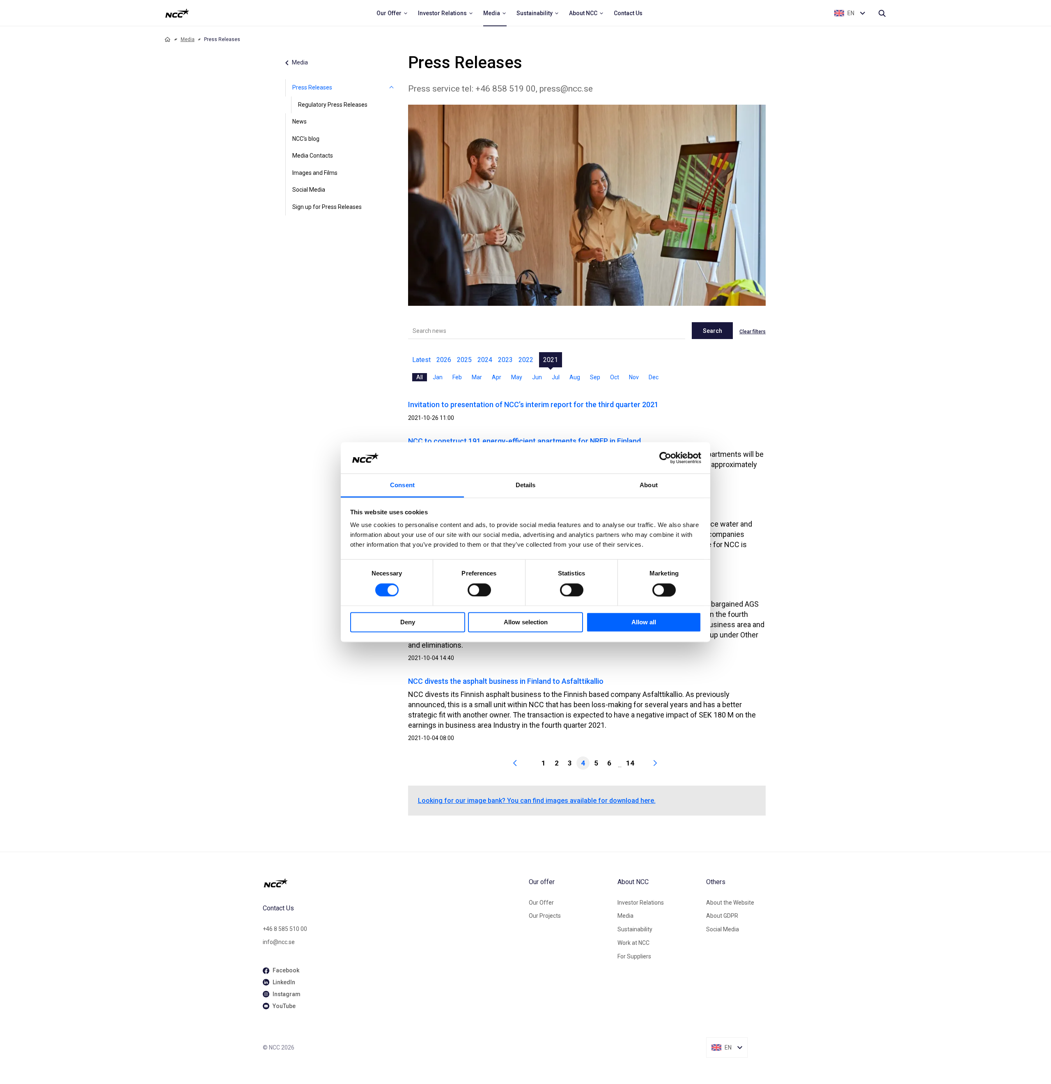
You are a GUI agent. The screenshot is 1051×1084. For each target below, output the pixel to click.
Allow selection (526, 622)
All (419, 377)
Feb (457, 377)
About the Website (730, 902)
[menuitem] (392, 13)
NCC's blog (305, 138)
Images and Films (314, 173)
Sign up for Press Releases (327, 207)
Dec (654, 377)
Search (712, 331)
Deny (407, 622)
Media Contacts (312, 155)
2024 (484, 360)
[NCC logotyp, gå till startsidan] (392, 883)
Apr (496, 377)
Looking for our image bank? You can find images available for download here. (537, 800)
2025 (464, 360)
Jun (537, 377)
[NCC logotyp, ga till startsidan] (177, 13)
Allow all (643, 622)
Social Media (308, 189)
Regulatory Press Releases (332, 104)
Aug (574, 377)
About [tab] (649, 485)
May (516, 377)
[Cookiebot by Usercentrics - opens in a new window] (665, 457)
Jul (556, 377)
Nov (634, 377)
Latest (421, 360)
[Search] (882, 13)
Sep (595, 377)
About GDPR (722, 915)
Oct (614, 377)
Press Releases (312, 87)
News (299, 121)
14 (630, 763)
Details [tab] (526, 485)
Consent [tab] (402, 485)
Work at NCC (633, 943)
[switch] (479, 589)
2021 (550, 360)
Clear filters (752, 332)
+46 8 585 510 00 (285, 929)
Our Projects (545, 915)
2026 (443, 360)
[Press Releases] (391, 87)
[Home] (167, 39)
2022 (526, 360)
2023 (505, 360)
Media (188, 39)
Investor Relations (640, 902)
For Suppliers (634, 956)
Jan (438, 377)
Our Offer (541, 902)
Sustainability (634, 929)
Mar (477, 377)
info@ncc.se (279, 942)
